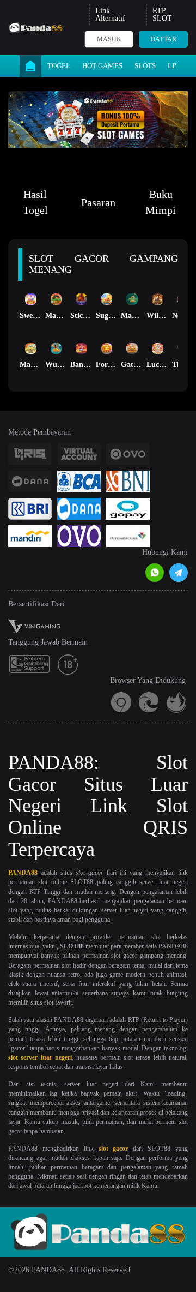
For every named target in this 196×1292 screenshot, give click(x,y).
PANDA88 (23, 872)
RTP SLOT (162, 14)
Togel (58, 66)
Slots (145, 66)
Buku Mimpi (160, 202)
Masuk (109, 39)
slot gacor (113, 1148)
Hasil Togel (35, 202)
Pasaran (98, 202)
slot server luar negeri (40, 1057)
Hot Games (102, 66)
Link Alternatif (110, 14)
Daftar (163, 39)
